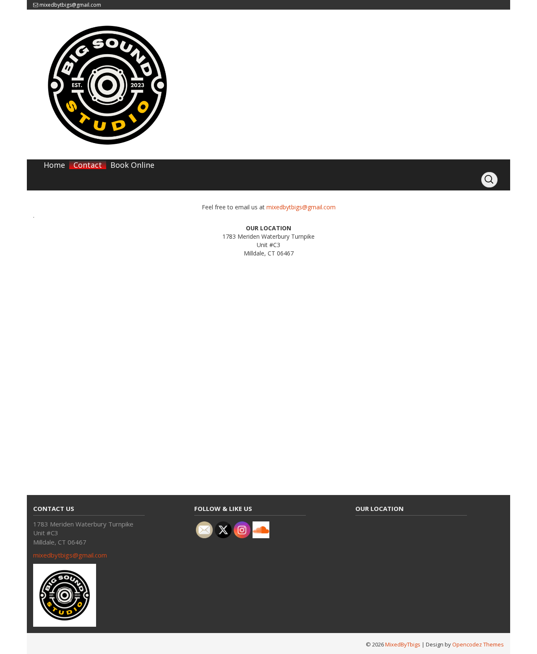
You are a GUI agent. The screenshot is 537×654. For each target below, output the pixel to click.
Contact (87, 165)
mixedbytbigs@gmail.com (70, 4)
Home (54, 165)
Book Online (132, 165)
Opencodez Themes (478, 644)
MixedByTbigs (402, 644)
